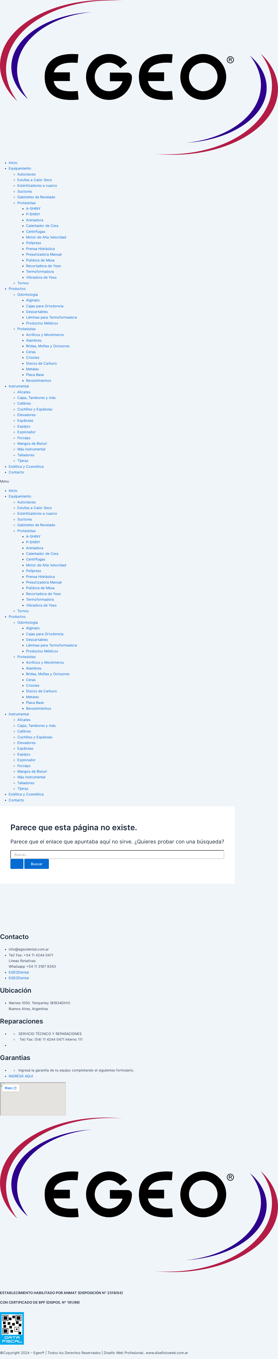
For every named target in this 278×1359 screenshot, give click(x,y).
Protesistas (26, 203)
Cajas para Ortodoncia (44, 306)
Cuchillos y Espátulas (34, 409)
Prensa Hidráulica (40, 248)
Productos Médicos (42, 323)
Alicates (23, 392)
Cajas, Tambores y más (36, 397)
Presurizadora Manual (44, 254)
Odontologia (27, 294)
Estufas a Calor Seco (34, 180)
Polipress (33, 243)
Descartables (37, 311)
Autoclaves (26, 174)
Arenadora (34, 220)
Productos (17, 288)
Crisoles (32, 357)
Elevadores (26, 415)
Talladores (25, 455)
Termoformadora (40, 271)
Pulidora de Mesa (40, 260)
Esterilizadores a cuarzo (37, 185)
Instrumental (19, 386)
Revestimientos (38, 380)
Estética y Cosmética (26, 466)
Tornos (23, 283)
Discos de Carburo (41, 363)
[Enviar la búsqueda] (16, 864)
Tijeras (22, 460)
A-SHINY (33, 208)
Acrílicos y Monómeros (45, 334)
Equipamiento (20, 168)
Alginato (33, 300)
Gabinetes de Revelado (36, 197)
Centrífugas (35, 231)
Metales (32, 369)
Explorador (26, 432)
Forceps (23, 438)
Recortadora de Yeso (43, 266)
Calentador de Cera (42, 225)
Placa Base (35, 374)
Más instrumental (31, 449)
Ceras (31, 352)
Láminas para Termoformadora (51, 317)
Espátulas (25, 420)
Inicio (13, 162)
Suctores (24, 191)
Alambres (33, 340)
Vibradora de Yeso (41, 277)
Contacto (16, 472)
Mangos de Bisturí (32, 443)
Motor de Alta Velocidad (46, 237)
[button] (139, 481)
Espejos (23, 426)
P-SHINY (33, 214)
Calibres (24, 403)
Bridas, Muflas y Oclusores (48, 346)
